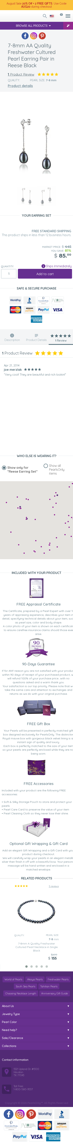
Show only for (22, 469)
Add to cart (45, 274)
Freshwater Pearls (58, 979)
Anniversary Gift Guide (54, 993)
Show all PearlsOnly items (56, 469)
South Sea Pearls (25, 986)
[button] (56, 503)
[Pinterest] (42, 36)
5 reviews (54, 886)
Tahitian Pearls (48, 986)
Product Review (21, 74)
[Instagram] (33, 36)
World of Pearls (13, 979)
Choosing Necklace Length (20, 993)
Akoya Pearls (35, 979)
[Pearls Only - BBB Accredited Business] (30, 300)
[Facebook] (25, 36)
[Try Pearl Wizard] (68, 25)
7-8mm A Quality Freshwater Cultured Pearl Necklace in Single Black (36, 947)
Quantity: (7, 266)
